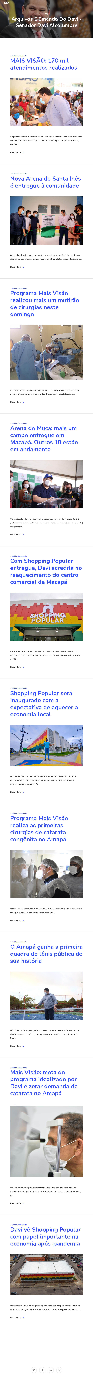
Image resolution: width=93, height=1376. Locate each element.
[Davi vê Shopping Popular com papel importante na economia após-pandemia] (46, 1301)
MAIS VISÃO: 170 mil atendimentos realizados (43, 64)
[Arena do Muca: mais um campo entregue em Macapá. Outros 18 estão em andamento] (46, 515)
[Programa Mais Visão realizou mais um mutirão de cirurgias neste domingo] (46, 386)
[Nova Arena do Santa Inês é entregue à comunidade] (46, 251)
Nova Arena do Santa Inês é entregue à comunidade (45, 182)
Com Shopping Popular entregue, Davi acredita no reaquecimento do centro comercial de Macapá (46, 571)
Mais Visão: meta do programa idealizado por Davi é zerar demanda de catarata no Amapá (44, 1082)
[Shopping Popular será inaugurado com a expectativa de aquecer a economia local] (46, 772)
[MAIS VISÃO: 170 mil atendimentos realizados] (46, 133)
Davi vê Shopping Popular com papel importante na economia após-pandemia (45, 1237)
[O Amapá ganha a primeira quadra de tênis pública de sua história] (46, 1026)
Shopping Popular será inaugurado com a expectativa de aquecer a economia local (44, 703)
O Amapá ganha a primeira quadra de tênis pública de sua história (46, 954)
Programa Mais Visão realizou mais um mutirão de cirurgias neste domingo (44, 303)
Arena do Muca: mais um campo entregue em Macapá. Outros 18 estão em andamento (44, 438)
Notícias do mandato (19, 56)
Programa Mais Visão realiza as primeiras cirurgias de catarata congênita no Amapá (39, 828)
